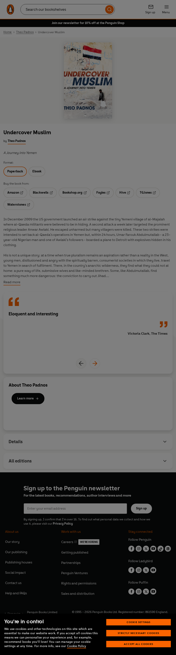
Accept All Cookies (138, 644)
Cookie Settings (139, 622)
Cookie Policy (76, 646)
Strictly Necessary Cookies (138, 633)
